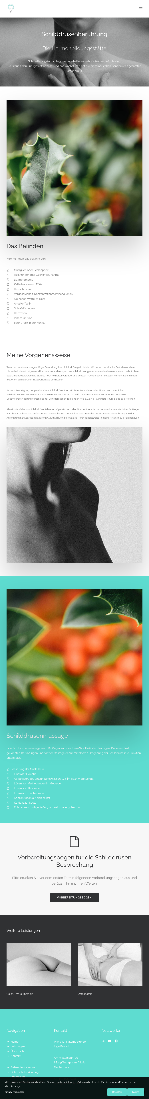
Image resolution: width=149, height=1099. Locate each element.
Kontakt (16, 1056)
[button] (140, 9)
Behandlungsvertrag (23, 1067)
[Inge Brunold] (11, 8)
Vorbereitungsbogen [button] (74, 897)
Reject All (117, 1092)
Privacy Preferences (14, 1092)
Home (15, 1041)
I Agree (135, 1092)
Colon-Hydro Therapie (20, 993)
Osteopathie (85, 993)
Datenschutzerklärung (25, 1072)
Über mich (17, 1051)
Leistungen (18, 1046)
